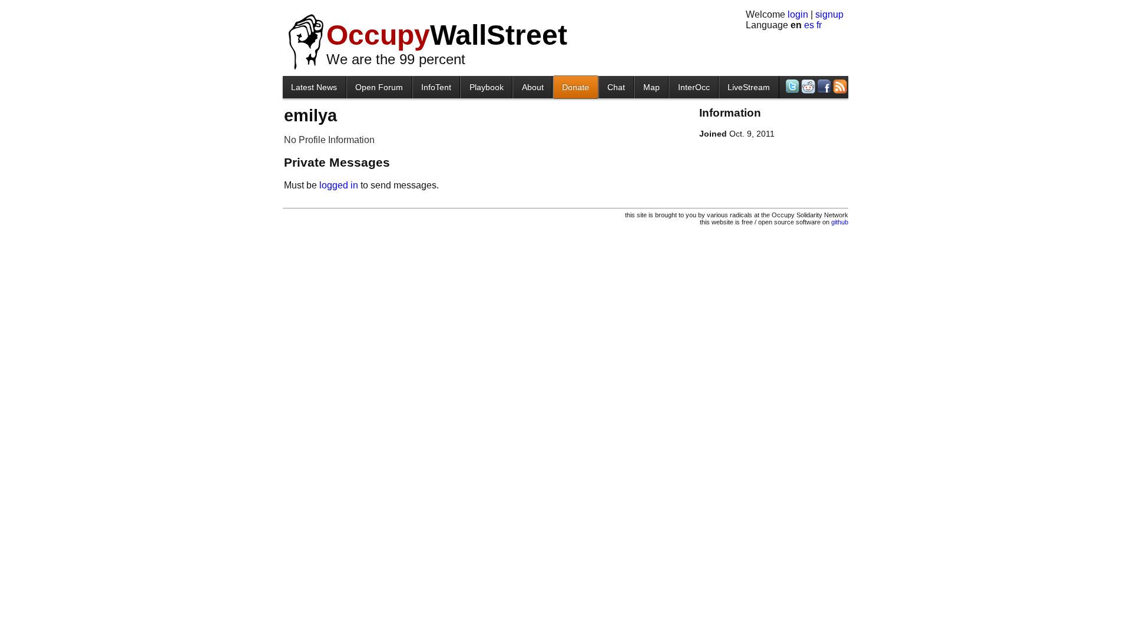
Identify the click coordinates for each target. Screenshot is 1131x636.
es (809, 25)
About (533, 87)
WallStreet (446, 35)
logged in (338, 185)
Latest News (314, 87)
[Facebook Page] (823, 86)
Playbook (486, 87)
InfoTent (436, 87)
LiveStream (748, 87)
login (798, 14)
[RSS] (839, 86)
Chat (616, 87)
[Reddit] (807, 86)
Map (651, 87)
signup (829, 14)
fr (819, 25)
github (839, 222)
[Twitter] (791, 86)
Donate (575, 87)
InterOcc (694, 87)
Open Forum (379, 87)
